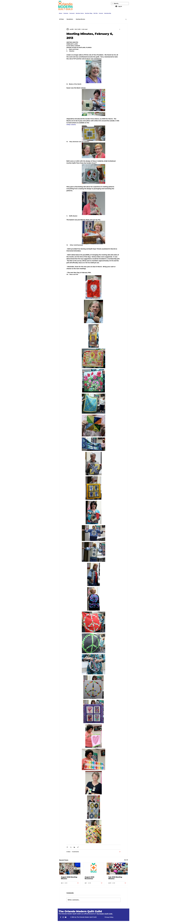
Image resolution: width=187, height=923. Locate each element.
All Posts (61, 19)
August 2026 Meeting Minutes (69, 877)
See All (126, 860)
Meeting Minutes (80, 19)
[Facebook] (61, 917)
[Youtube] (65, 917)
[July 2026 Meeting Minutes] (117, 869)
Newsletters (70, 19)
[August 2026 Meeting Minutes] (69, 869)
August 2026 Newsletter (89, 877)
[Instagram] (63, 917)
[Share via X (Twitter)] (70, 847)
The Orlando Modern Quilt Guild (80, 911)
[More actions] (120, 29)
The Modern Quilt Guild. (104, 914)
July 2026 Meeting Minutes (115, 877)
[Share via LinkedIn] (74, 847)
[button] (126, 19)
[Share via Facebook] (67, 847)
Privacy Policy (109, 917)
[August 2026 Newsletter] (93, 869)
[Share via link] (78, 847)
